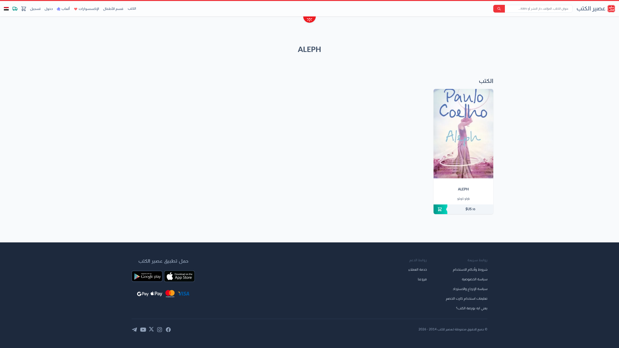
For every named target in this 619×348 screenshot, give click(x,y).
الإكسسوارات (89, 9)
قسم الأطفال (113, 9)
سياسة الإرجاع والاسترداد (470, 289)
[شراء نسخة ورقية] (463, 209)
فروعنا (422, 279)
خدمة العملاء (417, 269)
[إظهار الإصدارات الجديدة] (309, 20)
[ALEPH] (463, 133)
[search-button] (499, 9)
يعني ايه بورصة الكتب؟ (471, 308)
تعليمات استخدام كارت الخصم (466, 298)
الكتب (132, 8)
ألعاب (65, 9)
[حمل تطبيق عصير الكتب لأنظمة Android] (147, 276)
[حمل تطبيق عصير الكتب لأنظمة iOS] (179, 276)
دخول (48, 9)
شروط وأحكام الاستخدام (470, 269)
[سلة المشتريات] (23, 8)
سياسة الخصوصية (474, 279)
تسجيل (35, 9)
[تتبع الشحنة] (15, 8)
